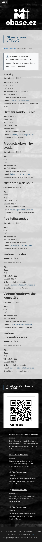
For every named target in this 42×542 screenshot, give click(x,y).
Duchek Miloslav (15, 435)
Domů (6, 48)
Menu (4, 2)
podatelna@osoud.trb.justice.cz (21, 135)
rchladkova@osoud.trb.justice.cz (22, 324)
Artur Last (13, 455)
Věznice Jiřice (23, 455)
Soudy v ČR (12, 48)
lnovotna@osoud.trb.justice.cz (21, 210)
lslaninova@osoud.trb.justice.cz (22, 368)
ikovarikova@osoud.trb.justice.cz (22, 285)
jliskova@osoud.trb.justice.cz (21, 245)
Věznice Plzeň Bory (30, 435)
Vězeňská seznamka (19, 472)
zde (33, 534)
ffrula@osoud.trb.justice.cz (20, 174)
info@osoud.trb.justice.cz (19, 100)
